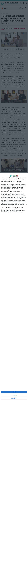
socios (11, 179)
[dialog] (14, 375)
